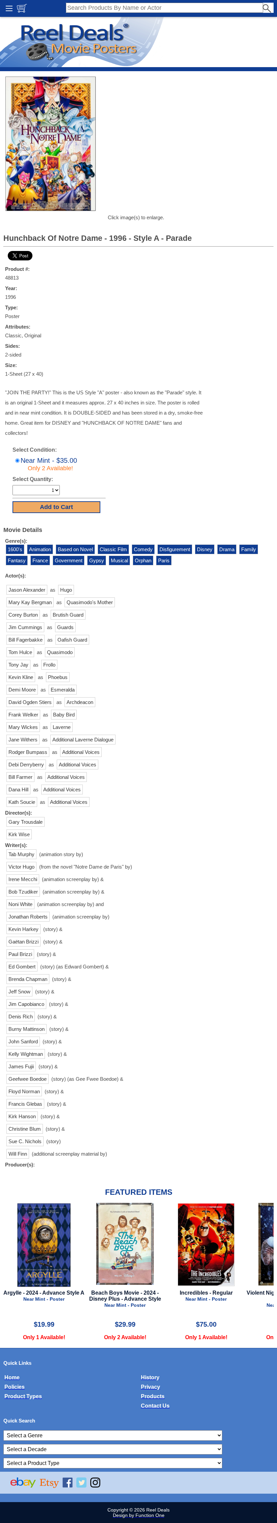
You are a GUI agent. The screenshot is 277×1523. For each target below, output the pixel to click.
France (40, 560)
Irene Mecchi (22, 879)
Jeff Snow (19, 991)
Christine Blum (24, 1129)
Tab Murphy (21, 854)
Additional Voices (81, 752)
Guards (65, 627)
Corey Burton (23, 615)
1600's (15, 549)
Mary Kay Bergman (30, 602)
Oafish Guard (72, 640)
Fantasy (17, 560)
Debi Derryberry (26, 764)
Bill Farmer (20, 777)
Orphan (143, 560)
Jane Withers (22, 739)
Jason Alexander (26, 590)
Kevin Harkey (23, 929)
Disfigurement (174, 549)
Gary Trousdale (25, 822)
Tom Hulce (20, 652)
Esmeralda (63, 690)
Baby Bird (64, 714)
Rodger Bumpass (27, 752)
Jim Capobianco (26, 1004)
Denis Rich (20, 1016)
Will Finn (17, 1154)
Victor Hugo (21, 867)
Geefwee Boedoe (27, 1079)
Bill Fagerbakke (25, 640)
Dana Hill (18, 789)
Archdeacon (80, 702)
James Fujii (21, 1066)
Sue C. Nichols (25, 1141)
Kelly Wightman (25, 1054)
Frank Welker (23, 714)
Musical (119, 560)
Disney (204, 549)
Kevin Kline (20, 677)
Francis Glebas (25, 1104)
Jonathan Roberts (28, 917)
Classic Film (113, 549)
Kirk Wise (19, 834)
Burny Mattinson (26, 1029)
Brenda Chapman (27, 979)
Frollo (49, 665)
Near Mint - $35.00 (49, 464)
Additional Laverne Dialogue (83, 739)
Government (68, 560)
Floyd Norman (24, 1091)
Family (248, 549)
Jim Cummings (25, 627)
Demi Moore (22, 690)
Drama (226, 549)
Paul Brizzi (20, 954)
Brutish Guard (68, 615)
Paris (164, 560)
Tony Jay (18, 665)
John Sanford (23, 1041)
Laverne (62, 727)
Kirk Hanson (22, 1116)
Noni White (20, 904)
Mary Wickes (23, 727)
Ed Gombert (21, 966)
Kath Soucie (21, 802)
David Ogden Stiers (30, 702)
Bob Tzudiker (23, 892)
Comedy (143, 549)
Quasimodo (60, 652)
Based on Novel (75, 549)
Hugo (66, 590)
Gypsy (96, 560)
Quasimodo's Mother (90, 602)
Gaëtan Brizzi (23, 941)
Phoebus (58, 677)
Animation (40, 549)
